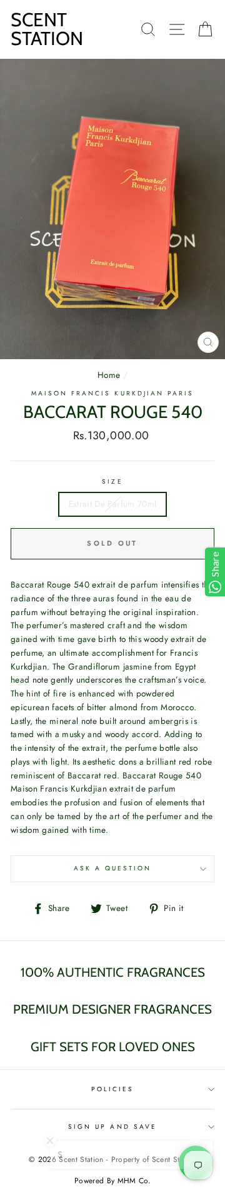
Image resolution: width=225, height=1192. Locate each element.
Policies (112, 1089)
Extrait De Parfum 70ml (112, 503)
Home (109, 375)
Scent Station (47, 29)
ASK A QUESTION (113, 868)
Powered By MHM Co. (112, 1180)
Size (112, 481)
